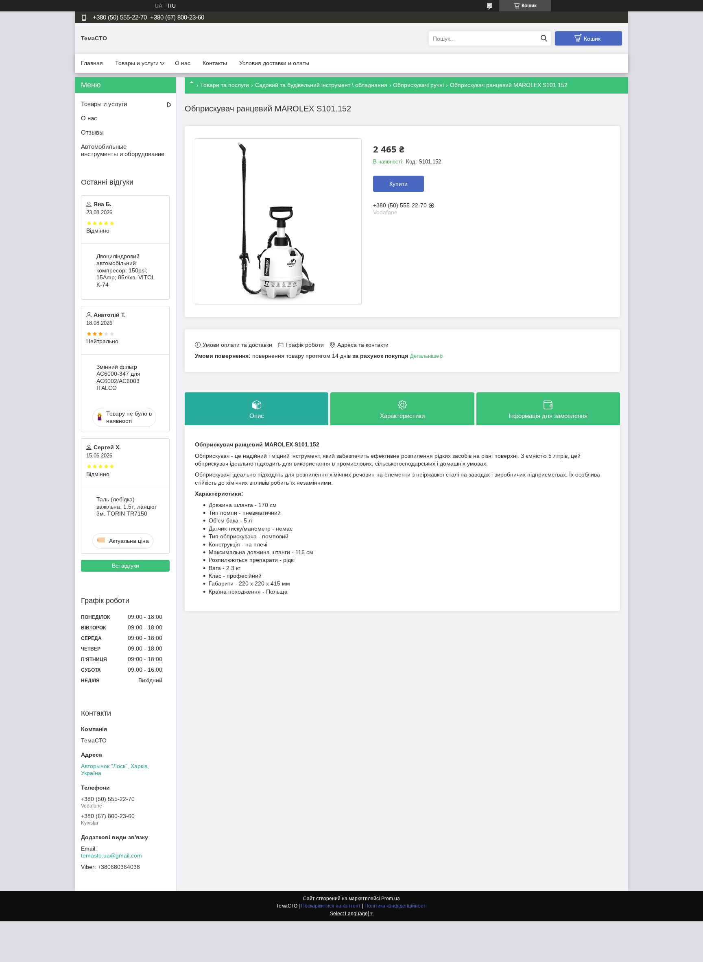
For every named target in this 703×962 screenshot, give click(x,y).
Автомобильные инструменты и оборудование (122, 150)
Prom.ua (390, 898)
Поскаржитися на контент (331, 906)
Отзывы (92, 132)
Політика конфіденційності (396, 906)
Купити (398, 184)
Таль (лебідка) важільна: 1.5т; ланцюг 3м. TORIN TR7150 (126, 506)
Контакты (215, 63)
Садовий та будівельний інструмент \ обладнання (321, 85)
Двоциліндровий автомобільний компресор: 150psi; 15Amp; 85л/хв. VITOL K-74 (125, 270)
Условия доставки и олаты (274, 63)
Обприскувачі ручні (418, 85)
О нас (182, 63)
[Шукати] (544, 38)
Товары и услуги (137, 63)
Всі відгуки (125, 565)
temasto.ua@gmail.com (111, 855)
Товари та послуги (224, 85)
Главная (92, 63)
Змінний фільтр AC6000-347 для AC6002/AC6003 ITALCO (118, 377)
